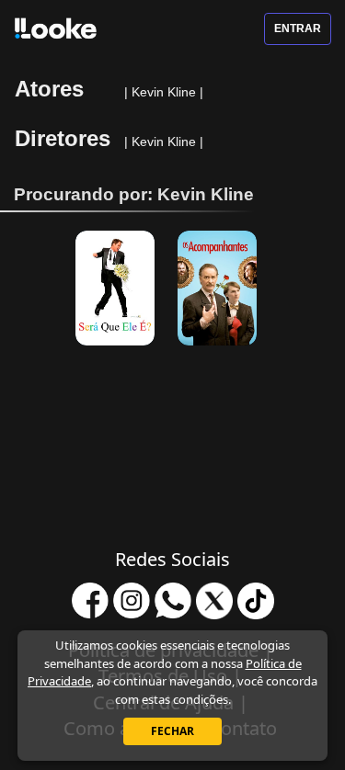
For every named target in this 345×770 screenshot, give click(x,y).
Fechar (172, 731)
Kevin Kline (166, 92)
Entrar (297, 28)
